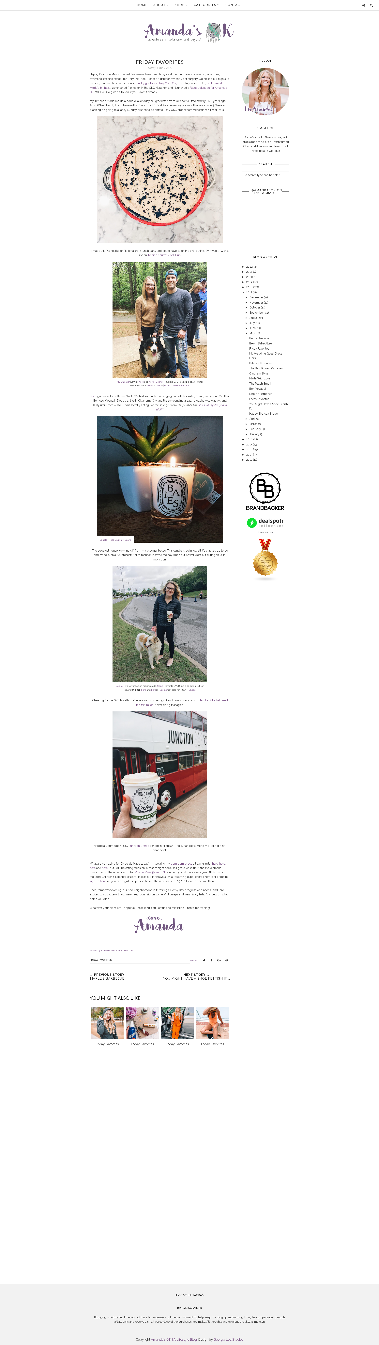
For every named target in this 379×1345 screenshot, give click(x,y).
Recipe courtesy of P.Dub (164, 255)
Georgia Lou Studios (228, 1339)
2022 (249, 266)
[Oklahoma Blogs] (265, 580)
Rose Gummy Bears (120, 540)
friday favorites (101, 960)
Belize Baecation (259, 338)
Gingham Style (258, 373)
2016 (249, 439)
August (254, 317)
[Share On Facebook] (211, 960)
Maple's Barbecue (260, 393)
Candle (103, 540)
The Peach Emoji (260, 383)
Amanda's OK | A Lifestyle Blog (174, 1339)
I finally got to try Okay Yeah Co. (155, 83)
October (255, 307)
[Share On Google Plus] (219, 960)
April (253, 418)
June (253, 328)
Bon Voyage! (257, 388)
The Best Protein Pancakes (266, 368)
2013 (249, 454)
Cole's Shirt (178, 385)
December (257, 297)
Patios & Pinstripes (261, 363)
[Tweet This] (204, 960)
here (141, 381)
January (255, 434)
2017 (249, 292)
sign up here (98, 881)
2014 (249, 449)
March (254, 423)
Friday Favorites (259, 348)
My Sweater (123, 381)
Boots (167, 385)
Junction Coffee (139, 845)
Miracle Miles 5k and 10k (150, 872)
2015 (249, 444)
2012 (249, 459)
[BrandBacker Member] (265, 510)
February (256, 429)
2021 (249, 271)
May (253, 333)
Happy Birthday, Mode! (263, 413)
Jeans (159, 381)
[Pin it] (226, 960)
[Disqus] (160, 1113)
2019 (249, 282)
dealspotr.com (266, 532)
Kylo (94, 396)
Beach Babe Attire (260, 343)
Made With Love (259, 378)
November (257, 302)
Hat (188, 385)
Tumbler (163, 690)
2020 (250, 276)
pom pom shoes (181, 863)
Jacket (119, 686)
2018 (249, 287)
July (253, 322)
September (257, 312)
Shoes (192, 690)
